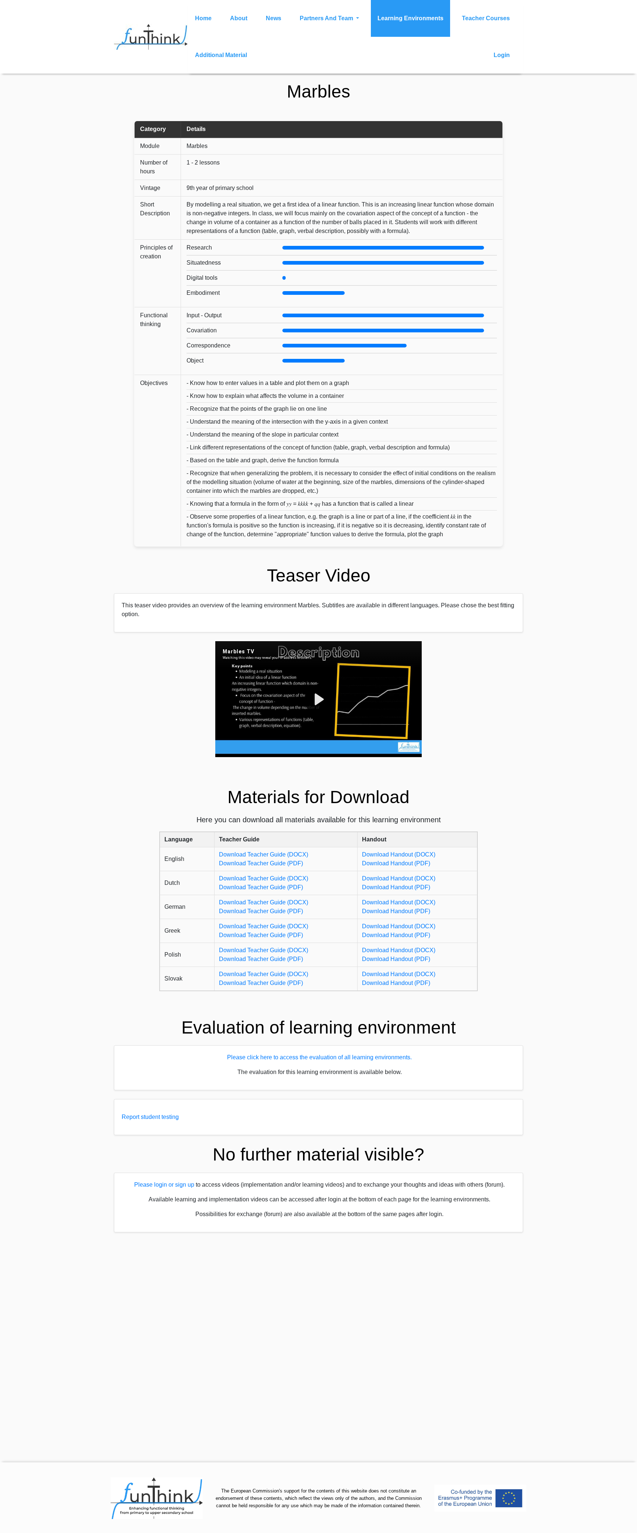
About (238, 18)
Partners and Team (327, 18)
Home (203, 18)
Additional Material (221, 55)
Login (502, 55)
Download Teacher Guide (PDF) (261, 863)
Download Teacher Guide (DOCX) (263, 854)
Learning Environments (410, 18)
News (273, 18)
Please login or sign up (164, 1184)
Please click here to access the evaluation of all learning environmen (316, 1057)
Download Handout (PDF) (396, 863)
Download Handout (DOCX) (398, 854)
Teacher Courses (486, 18)
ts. (409, 1057)
